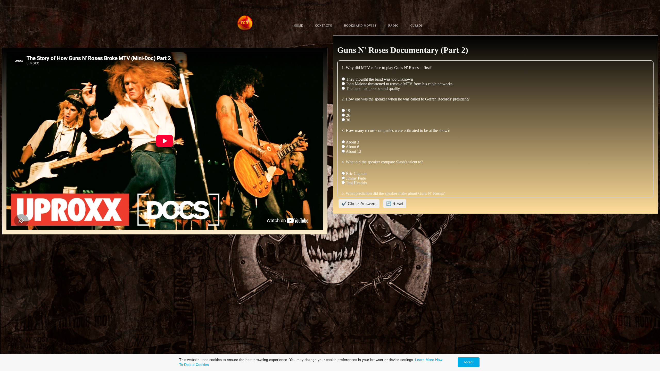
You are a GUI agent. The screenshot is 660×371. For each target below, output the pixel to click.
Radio (393, 25)
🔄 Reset (394, 203)
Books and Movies (360, 25)
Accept (468, 362)
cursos (416, 25)
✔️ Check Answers (359, 203)
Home (298, 25)
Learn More (424, 360)
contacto (323, 25)
